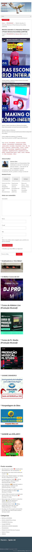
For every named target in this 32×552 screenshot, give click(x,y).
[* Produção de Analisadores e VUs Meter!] (12, 272)
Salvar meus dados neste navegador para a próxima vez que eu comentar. (15, 240)
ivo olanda (12, 145)
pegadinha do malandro (20, 149)
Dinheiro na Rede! (4, 549)
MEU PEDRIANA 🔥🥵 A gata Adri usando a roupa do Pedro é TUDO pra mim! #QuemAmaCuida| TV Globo (12, 486)
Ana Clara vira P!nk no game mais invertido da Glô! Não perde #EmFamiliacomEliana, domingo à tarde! (12, 510)
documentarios (10, 144)
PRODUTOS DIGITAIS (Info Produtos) (11, 530)
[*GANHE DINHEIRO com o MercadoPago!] (12, 399)
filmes (24, 144)
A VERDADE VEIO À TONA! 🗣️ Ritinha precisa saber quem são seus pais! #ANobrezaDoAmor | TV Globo (11, 505)
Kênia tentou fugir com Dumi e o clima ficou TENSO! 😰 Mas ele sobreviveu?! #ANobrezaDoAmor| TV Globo (12, 500)
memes (22, 147)
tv (2, 154)
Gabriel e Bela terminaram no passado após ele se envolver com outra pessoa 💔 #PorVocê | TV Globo (12, 496)
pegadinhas (5, 150)
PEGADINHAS (10, 23)
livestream (8, 147)
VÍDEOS (4, 534)
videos (14, 154)
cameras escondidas (21, 142)
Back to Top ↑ (29, 550)
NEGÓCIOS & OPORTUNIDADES (10, 526)
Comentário (4, 198)
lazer (23, 145)
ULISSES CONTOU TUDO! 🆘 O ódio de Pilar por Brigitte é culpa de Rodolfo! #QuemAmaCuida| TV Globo (11, 481)
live (26, 145)
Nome (3, 218)
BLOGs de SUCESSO (7, 518)
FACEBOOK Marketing (7, 522)
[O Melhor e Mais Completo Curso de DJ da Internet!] (12, 300)
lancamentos (18, 145)
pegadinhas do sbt (13, 150)
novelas (26, 147)
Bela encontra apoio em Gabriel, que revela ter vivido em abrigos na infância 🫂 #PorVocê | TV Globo (12, 491)
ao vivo (6, 142)
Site (3, 231)
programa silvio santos (11, 152)
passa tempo (11, 149)
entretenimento (18, 144)
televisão (27, 152)
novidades (4, 149)
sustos (22, 152)
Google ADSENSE (6, 524)
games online (5, 145)
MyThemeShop (21, 550)
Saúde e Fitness (5, 532)
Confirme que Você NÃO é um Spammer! (13, 248)
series (19, 152)
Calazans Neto (18, 34)
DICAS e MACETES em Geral (9, 520)
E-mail (3, 225)
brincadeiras (12, 142)
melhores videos (15, 147)
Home (3, 23)
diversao (4, 144)
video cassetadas (8, 154)
